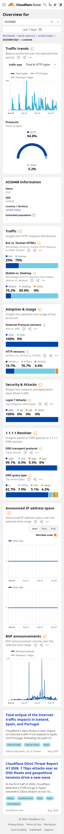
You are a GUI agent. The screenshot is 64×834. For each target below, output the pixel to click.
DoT (44, 458)
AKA (8, 197)
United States (13, 209)
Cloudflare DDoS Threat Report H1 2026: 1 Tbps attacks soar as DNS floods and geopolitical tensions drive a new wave (32, 770)
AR (21, 410)
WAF (11, 410)
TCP (23, 458)
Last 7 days (35, 30)
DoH (34, 458)
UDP (11, 458)
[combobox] (25, 21)
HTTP (33, 132)
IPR (30, 410)
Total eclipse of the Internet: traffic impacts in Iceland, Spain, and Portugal (30, 719)
